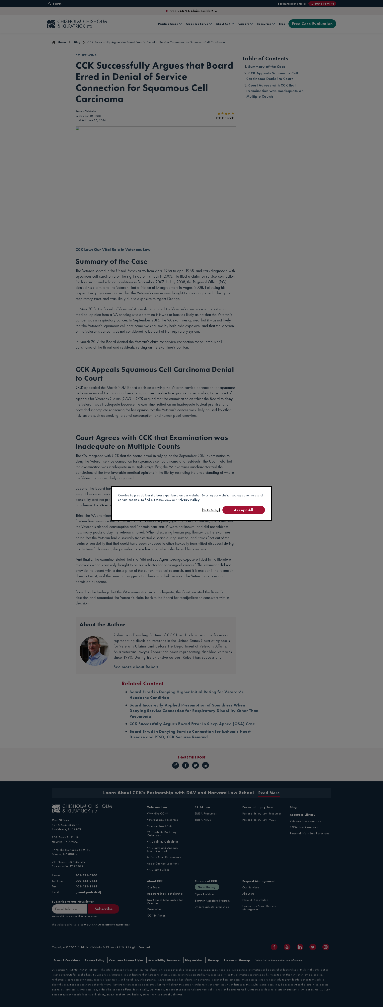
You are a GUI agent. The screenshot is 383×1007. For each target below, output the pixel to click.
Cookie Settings (211, 510)
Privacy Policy (189, 500)
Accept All (244, 510)
